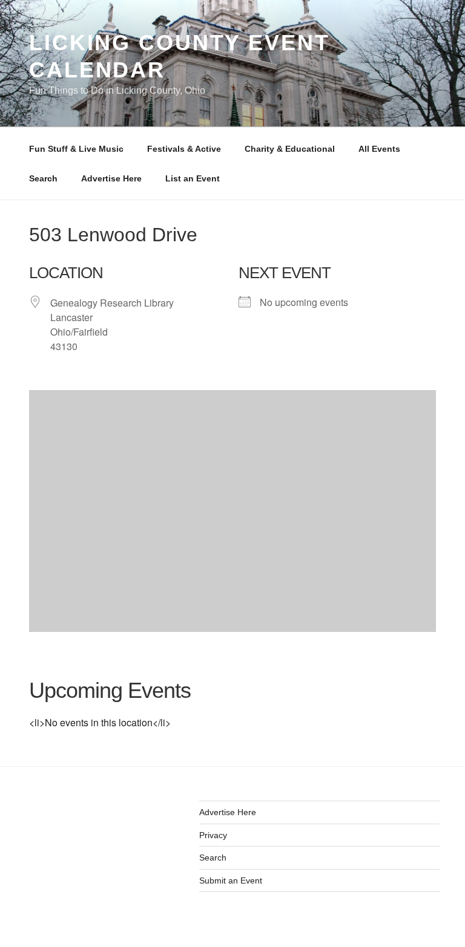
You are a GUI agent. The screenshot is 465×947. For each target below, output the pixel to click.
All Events (379, 149)
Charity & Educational (290, 149)
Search (43, 178)
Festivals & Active (184, 149)
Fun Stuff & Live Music (76, 149)
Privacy (213, 835)
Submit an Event (230, 880)
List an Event (192, 178)
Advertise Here (111, 178)
